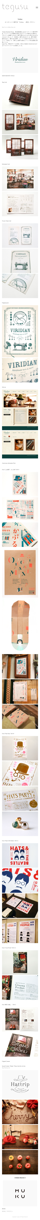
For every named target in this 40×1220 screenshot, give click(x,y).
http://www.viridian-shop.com (8, 27)
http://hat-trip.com (6, 1067)
